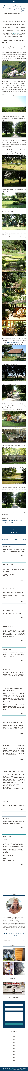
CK (4, 802)
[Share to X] (13, 533)
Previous (5, 539)
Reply (22, 555)
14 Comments (14, 526)
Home (14, 529)
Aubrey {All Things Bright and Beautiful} (13, 689)
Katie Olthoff (15, 1068)
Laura (5, 836)
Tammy (5, 742)
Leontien (6, 564)
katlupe (6, 610)
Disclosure (14, 1064)
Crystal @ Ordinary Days (11, 722)
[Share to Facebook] (11, 533)
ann (4, 669)
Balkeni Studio (7, 1069)
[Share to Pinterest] (16, 533)
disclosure (16, 33)
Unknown (6, 626)
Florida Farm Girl (9, 589)
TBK (23, 1069)
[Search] (23, 940)
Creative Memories (13, 342)
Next (24, 539)
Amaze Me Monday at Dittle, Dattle (12, 520)
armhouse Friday (8, 522)
